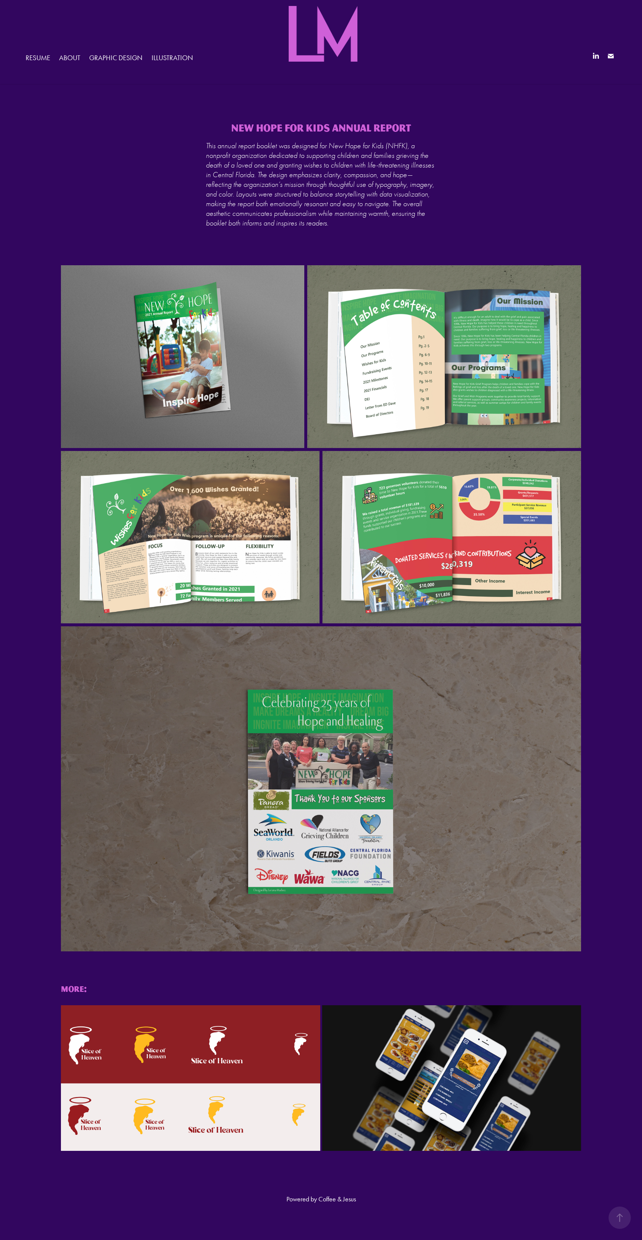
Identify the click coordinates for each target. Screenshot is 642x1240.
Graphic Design (116, 57)
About (69, 57)
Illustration (172, 57)
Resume (38, 57)
